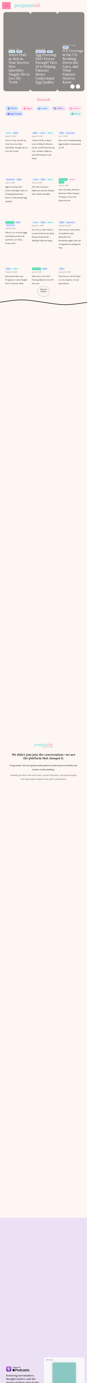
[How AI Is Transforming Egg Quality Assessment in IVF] (70, 123)
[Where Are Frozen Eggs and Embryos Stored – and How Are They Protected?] (17, 213)
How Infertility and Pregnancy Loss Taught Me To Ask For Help (16, 280)
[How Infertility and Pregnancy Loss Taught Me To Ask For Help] (17, 259)
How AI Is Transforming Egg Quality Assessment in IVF (70, 144)
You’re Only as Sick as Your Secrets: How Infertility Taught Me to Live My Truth (19, 68)
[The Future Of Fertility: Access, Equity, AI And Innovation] (70, 259)
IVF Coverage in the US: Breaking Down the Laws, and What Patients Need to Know (73, 66)
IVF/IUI (19, 51)
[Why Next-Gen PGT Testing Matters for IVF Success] (43, 259)
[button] (72, 86)
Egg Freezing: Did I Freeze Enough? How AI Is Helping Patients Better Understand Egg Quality (46, 68)
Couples (42, 133)
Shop (61, 182)
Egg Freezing (41, 51)
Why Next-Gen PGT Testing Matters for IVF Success (43, 280)
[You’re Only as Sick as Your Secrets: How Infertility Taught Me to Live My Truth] (17, 123)
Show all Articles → (43, 291)
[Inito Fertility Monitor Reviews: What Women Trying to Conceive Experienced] (70, 170)
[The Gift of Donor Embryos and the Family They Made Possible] (43, 170)
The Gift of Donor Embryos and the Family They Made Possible (43, 190)
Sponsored (63, 179)
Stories (12, 51)
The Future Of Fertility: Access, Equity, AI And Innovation (70, 280)
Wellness (72, 179)
